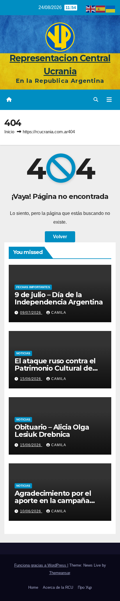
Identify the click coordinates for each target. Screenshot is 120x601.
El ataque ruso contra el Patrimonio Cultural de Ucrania (55, 368)
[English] (91, 8)
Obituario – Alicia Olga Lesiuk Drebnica (52, 431)
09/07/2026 (31, 313)
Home (33, 587)
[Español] (101, 8)
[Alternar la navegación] (109, 99)
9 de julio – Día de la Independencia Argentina (59, 298)
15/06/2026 (31, 379)
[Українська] (111, 8)
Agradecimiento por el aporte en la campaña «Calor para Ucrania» (53, 500)
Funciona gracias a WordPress (40, 565)
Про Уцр (85, 587)
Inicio (9, 131)
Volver (60, 236)
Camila (58, 313)
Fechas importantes (33, 287)
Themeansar (59, 573)
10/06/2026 (31, 511)
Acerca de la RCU (58, 587)
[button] (95, 99)
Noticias (23, 353)
